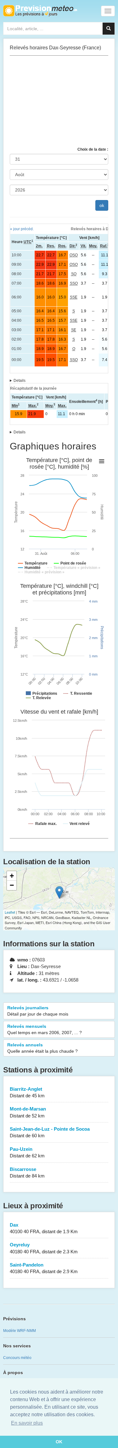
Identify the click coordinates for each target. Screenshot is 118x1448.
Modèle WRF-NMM (19, 1330)
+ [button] (12, 876)
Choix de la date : (92, 149)
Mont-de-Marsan (28, 1112)
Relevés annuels (42, 1048)
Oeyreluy (44, 1248)
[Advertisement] (59, 101)
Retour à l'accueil (40, 10)
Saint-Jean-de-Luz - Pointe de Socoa (50, 1132)
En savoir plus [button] (27, 1423)
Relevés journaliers (37, 1010)
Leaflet (10, 912)
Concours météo (17, 1358)
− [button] (12, 885)
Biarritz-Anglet (27, 1092)
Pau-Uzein (27, 1152)
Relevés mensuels (44, 1029)
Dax (44, 1228)
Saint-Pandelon (44, 1268)
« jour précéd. (22, 229)
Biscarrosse (27, 1172)
